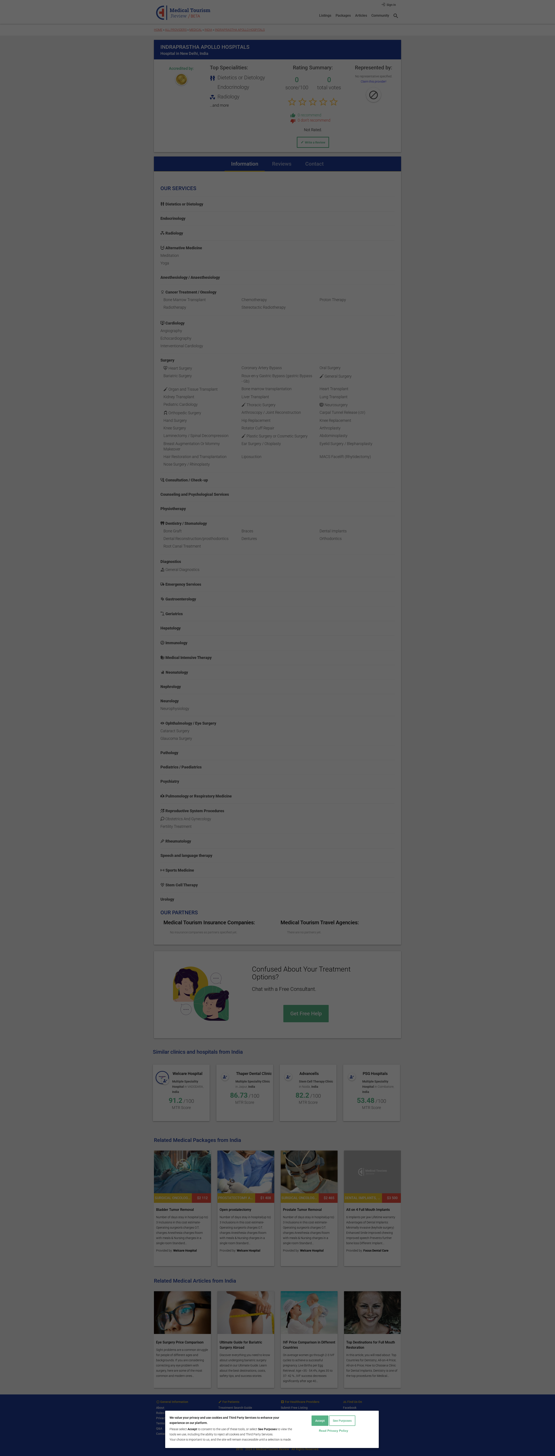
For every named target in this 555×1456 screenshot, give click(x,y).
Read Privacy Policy (333, 1430)
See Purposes (342, 1420)
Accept (320, 1420)
